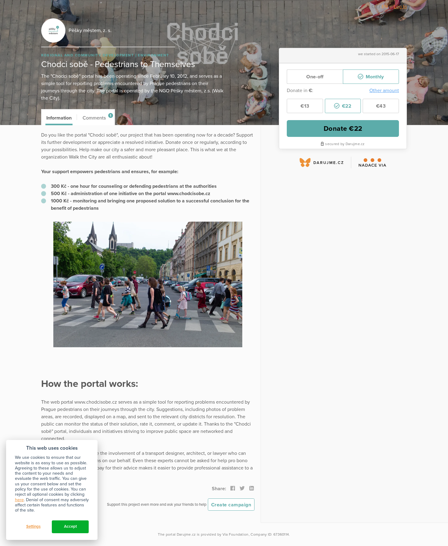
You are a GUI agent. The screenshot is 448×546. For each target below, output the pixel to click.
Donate (343, 128)
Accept (70, 526)
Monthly (374, 77)
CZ (375, 7)
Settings (33, 526)
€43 (381, 106)
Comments (97, 117)
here (19, 499)
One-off (314, 77)
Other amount (384, 90)
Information (59, 118)
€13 (304, 106)
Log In (400, 7)
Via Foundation (235, 534)
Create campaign (231, 505)
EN (385, 7)
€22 (345, 106)
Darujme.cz (186, 534)
